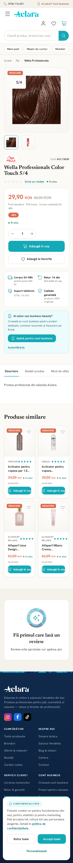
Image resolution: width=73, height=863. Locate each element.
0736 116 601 (16, 3)
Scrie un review (34, 181)
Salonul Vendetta (50, 743)
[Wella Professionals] (11, 159)
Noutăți (8, 757)
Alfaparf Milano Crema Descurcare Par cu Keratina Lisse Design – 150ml (53, 547)
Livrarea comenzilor (17, 782)
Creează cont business (53, 782)
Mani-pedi (13, 49)
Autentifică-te (16, 347)
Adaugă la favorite (39, 259)
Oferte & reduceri (15, 750)
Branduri (9, 743)
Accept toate (51, 839)
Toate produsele (14, 736)
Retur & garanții (14, 790)
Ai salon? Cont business (55, 3)
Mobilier (60, 49)
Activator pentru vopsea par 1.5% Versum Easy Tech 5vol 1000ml (19, 468)
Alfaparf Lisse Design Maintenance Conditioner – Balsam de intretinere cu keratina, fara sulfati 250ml (17, 547)
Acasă (7, 60)
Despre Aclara (48, 736)
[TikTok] (27, 717)
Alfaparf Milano (14, 538)
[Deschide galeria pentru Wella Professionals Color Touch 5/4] (36, 100)
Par (18, 60)
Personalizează (37, 851)
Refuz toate (21, 839)
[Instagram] (8, 717)
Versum (13, 461)
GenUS (46, 461)
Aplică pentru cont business (34, 338)
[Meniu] (7, 13)
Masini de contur (37, 49)
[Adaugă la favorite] (28, 432)
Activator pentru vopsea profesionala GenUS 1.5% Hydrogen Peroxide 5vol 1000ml (53, 468)
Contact (44, 765)
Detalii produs (34, 371)
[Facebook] (17, 717)
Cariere (43, 757)
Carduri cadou (13, 765)
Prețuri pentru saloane (53, 790)
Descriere (11, 371)
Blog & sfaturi (47, 750)
